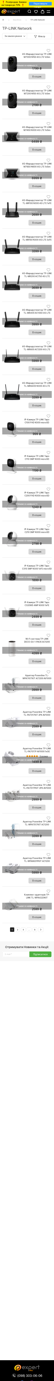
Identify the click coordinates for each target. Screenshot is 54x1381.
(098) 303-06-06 (29, 1376)
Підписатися (40, 954)
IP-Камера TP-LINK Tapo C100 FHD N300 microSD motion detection (36, 422)
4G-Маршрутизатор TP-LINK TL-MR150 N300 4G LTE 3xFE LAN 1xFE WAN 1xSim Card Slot (37, 240)
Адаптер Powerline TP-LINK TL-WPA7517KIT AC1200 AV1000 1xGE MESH (37, 824)
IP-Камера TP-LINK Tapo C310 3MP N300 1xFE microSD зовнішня (37, 569)
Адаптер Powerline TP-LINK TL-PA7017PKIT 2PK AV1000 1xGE (37, 788)
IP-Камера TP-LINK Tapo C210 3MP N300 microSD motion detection (36, 532)
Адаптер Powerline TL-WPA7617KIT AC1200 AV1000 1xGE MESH (36, 678)
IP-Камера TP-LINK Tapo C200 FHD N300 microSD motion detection (36, 495)
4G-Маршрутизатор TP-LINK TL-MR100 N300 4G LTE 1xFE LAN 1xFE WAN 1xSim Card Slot (37, 203)
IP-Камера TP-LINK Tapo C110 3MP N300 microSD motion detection (36, 459)
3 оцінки (44, 756)
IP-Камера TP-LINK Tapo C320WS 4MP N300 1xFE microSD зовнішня (36, 605)
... (29, 930)
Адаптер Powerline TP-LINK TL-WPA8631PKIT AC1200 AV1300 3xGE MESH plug (37, 861)
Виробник (17, 20)
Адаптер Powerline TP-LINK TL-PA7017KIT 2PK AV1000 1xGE (37, 715)
